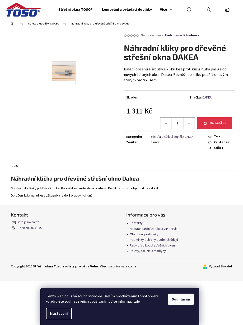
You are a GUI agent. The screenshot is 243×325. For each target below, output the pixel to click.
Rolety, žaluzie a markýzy (148, 251)
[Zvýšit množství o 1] (189, 123)
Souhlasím (181, 299)
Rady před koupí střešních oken (152, 245)
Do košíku (218, 123)
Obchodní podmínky (144, 234)
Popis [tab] (14, 165)
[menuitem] (75, 9)
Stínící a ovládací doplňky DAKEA (172, 137)
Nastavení (59, 313)
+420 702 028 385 (30, 228)
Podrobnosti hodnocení (183, 35)
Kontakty (136, 223)
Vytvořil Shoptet (220, 266)
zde (137, 301)
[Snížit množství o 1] (166, 123)
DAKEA (207, 97)
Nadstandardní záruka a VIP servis (154, 229)
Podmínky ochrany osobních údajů (154, 239)
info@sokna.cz (28, 222)
